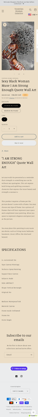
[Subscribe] (31, 354)
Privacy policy (27, 409)
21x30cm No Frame (11, 105)
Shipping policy (26, 413)
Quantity (4, 124)
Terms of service (14, 413)
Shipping (11, 97)
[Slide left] (14, 74)
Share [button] (6, 151)
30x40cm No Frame (11, 111)
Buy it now (19, 143)
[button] (2, 11)
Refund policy (17, 409)
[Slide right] (23, 74)
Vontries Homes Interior (17, 406)
